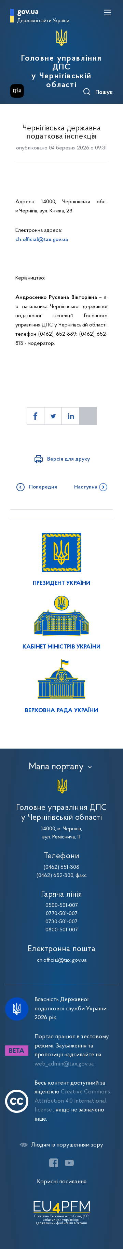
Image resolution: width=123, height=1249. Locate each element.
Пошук (104, 93)
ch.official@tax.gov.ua (41, 239)
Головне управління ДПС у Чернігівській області (61, 71)
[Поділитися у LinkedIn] (70, 416)
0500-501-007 (61, 905)
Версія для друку (68, 459)
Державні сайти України (43, 20)
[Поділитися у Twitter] (53, 416)
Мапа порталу (56, 767)
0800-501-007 (61, 930)
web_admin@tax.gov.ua (64, 1064)
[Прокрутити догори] (111, 1211)
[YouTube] (69, 1162)
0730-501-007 (61, 922)
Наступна (85, 487)
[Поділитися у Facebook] (35, 416)
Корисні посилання (61, 1182)
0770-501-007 (62, 913)
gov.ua (28, 12)
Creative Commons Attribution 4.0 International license (72, 1101)
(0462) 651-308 (61, 867)
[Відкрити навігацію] (107, 12)
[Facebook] (53, 1162)
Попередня (43, 487)
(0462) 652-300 (55, 875)
